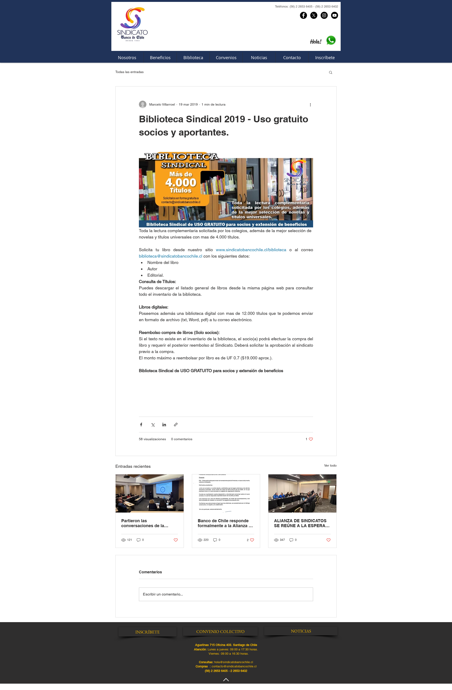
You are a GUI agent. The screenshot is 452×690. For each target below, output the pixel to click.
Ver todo (330, 465)
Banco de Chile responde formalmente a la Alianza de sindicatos (226, 523)
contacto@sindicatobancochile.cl (234, 666)
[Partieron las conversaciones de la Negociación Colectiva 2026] (150, 493)
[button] (330, 72)
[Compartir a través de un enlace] (176, 424)
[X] (313, 15)
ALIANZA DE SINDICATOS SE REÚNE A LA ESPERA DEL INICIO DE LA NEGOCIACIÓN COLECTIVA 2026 (302, 523)
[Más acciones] (310, 104)
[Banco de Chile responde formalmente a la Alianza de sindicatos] (226, 493)
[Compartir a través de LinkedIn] (164, 424)
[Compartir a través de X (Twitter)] (152, 424)
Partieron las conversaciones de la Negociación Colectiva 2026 (149, 523)
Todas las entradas (129, 72)
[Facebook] (303, 15)
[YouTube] (334, 15)
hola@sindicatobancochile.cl (233, 662)
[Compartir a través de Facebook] (141, 424)
